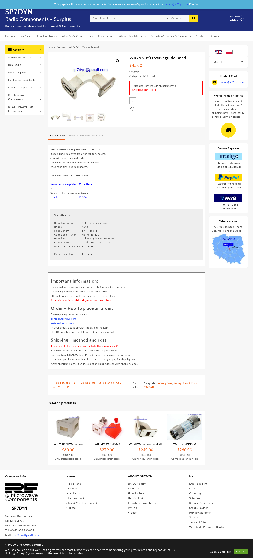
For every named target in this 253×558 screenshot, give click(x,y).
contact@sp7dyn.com (231, 82)
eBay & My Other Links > (82, 502)
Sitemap (194, 517)
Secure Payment (199, 507)
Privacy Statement (200, 512)
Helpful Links (136, 498)
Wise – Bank (230, 204)
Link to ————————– (64, 197)
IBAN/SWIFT (230, 208)
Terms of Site (197, 522)
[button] (117, 61)
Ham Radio (14, 64)
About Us (134, 488)
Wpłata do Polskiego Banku (206, 527)
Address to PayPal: (229, 183)
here (239, 226)
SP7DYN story (137, 483)
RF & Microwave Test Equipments (20, 108)
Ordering (195, 493)
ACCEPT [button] (241, 551)
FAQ (192, 488)
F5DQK (83, 197)
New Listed (73, 493)
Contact (71, 507)
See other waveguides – (64, 184)
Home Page (73, 483)
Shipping (194, 498)
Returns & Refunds (201, 502)
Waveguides (165, 383)
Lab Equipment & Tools (21, 79)
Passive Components (20, 87)
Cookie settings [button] (220, 551)
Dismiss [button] (194, 4)
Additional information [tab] (85, 135)
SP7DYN (19, 11)
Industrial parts (17, 72)
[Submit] (193, 18)
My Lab (132, 507)
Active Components (19, 57)
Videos (132, 512)
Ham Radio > (136, 493)
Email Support (198, 483)
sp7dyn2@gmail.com (229, 187)
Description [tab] (56, 135)
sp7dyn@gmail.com (26, 535)
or (82, 354)
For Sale (71, 488)
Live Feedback (75, 498)
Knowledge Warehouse (142, 502)
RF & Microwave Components (17, 97)
